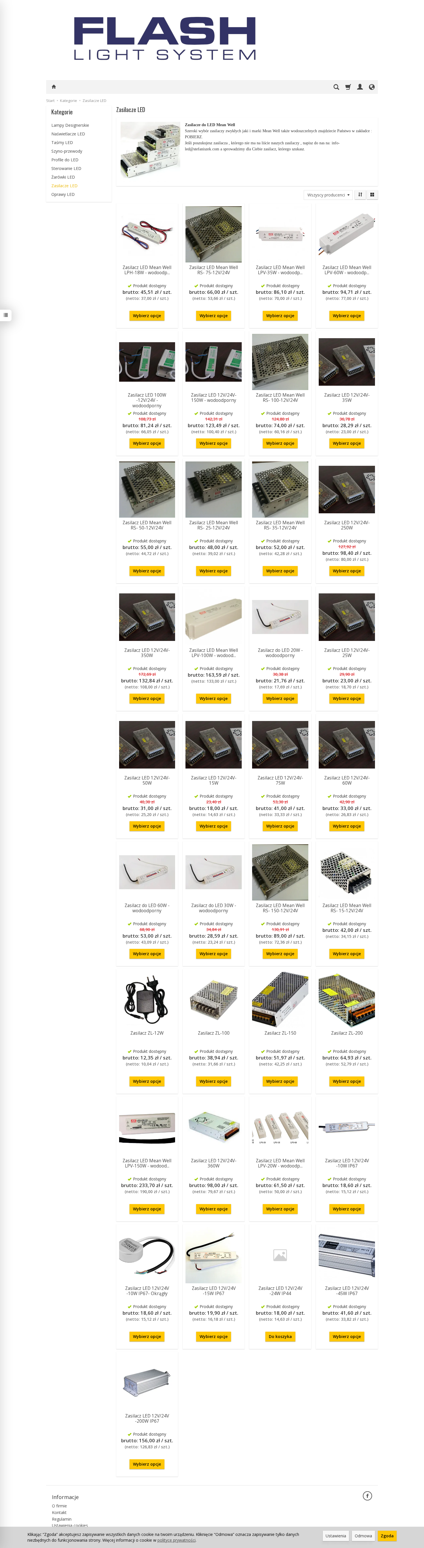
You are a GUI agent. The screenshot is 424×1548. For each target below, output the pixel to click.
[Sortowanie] (360, 194)
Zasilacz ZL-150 (280, 1033)
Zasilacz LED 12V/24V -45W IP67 (347, 1291)
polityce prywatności (176, 1540)
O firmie (59, 1506)
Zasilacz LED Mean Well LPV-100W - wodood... (213, 652)
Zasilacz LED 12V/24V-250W (347, 525)
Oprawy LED (63, 194)
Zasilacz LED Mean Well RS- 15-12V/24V (346, 908)
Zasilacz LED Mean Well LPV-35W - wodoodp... (280, 270)
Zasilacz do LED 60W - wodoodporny (147, 908)
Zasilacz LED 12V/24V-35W (347, 397)
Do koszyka (280, 1336)
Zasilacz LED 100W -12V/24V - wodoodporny (147, 400)
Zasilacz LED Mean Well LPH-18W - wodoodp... (147, 270)
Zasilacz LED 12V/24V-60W (347, 780)
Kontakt (59, 1512)
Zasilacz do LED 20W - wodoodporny (280, 652)
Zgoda (387, 1535)
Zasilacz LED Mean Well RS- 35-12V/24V (280, 525)
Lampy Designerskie (70, 125)
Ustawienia (336, 1535)
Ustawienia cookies (70, 1525)
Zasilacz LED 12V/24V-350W (147, 652)
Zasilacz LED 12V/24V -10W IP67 (347, 1163)
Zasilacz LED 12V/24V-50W (147, 780)
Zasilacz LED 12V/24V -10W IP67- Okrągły (147, 1291)
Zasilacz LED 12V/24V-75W (280, 780)
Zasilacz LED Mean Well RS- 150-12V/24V (280, 908)
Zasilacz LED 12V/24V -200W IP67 (147, 1418)
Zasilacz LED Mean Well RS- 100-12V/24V (280, 397)
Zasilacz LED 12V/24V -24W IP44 (280, 1291)
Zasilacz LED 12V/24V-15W (214, 780)
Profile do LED (64, 159)
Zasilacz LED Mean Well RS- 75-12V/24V (213, 270)
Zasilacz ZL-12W (147, 1033)
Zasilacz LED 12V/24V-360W (214, 1163)
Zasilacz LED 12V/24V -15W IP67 (214, 1291)
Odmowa (363, 1535)
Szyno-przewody (66, 151)
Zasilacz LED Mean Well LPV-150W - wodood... (147, 1163)
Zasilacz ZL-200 (347, 1033)
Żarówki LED (63, 177)
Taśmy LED (62, 142)
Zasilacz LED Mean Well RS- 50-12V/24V (147, 525)
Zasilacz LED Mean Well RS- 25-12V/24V (213, 525)
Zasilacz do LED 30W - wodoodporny (213, 908)
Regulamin (62, 1519)
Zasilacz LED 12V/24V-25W (347, 652)
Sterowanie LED (66, 168)
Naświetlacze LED (68, 134)
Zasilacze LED (64, 185)
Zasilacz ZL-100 (214, 1033)
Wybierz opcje (147, 315)
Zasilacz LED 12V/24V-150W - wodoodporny (214, 397)
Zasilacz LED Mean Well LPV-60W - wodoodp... (346, 270)
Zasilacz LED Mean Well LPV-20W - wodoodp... (280, 1163)
